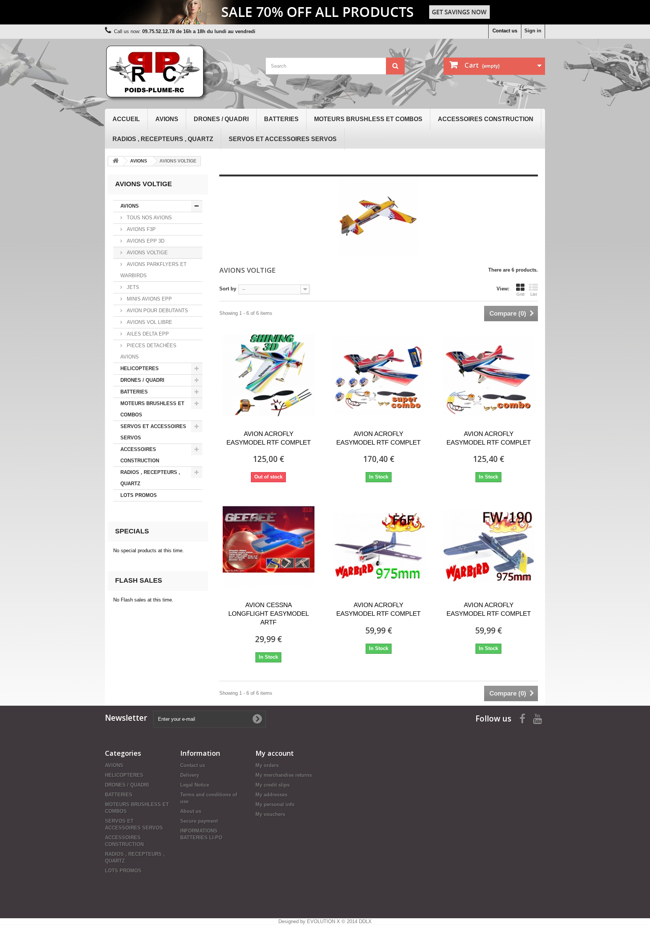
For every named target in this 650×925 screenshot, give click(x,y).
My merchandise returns (283, 775)
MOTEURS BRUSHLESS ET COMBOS (368, 119)
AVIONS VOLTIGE (146, 252)
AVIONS (166, 119)
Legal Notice (194, 785)
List (533, 294)
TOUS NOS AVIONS (148, 217)
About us (190, 811)
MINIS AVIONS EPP (148, 299)
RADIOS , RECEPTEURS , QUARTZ (162, 139)
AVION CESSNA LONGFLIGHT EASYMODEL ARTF (268, 613)
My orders (267, 765)
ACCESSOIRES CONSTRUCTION (485, 119)
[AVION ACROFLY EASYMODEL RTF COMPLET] (269, 375)
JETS (132, 287)
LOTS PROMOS (138, 495)
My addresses (271, 794)
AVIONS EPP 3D (144, 241)
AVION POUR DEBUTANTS (156, 310)
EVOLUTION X (323, 921)
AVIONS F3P (140, 229)
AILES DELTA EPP (147, 334)
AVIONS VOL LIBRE (148, 322)
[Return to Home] (115, 161)
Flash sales (138, 580)
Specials (132, 531)
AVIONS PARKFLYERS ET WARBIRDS (153, 269)
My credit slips (272, 785)
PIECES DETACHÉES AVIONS (148, 351)
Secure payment (199, 821)
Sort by (227, 289)
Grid (520, 294)
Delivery (189, 775)
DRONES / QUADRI (221, 119)
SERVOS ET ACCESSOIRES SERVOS (283, 139)
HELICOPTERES (139, 368)
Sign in (532, 30)
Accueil (126, 119)
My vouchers (270, 814)
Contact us (504, 30)
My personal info (275, 804)
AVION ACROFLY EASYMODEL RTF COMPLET (268, 438)
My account (274, 753)
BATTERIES (281, 119)
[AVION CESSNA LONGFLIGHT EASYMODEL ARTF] (269, 547)
